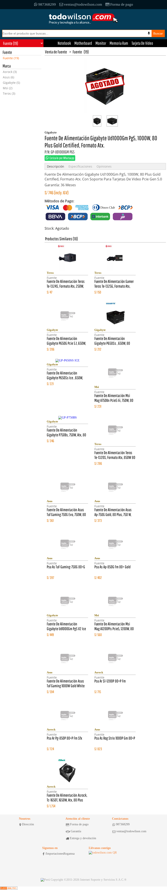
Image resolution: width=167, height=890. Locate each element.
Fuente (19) (11, 58)
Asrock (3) (10, 72)
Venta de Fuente (56, 51)
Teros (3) (9, 93)
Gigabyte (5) (11, 83)
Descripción (55, 166)
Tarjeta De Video (142, 43)
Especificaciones (80, 166)
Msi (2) (7, 88)
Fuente (77, 51)
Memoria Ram (119, 43)
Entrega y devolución (83, 838)
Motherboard (83, 43)
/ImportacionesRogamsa (60, 853)
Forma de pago (121, 4)
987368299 (47, 4)
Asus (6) (8, 77)
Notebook (64, 43)
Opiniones (104, 166)
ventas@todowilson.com (83, 4)
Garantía (76, 831)
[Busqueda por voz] (149, 33)
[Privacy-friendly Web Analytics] (8, 888)
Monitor (100, 43)
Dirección (28, 824)
